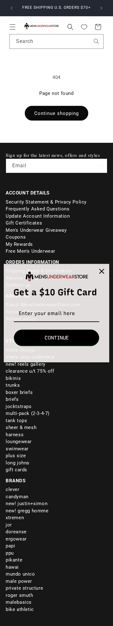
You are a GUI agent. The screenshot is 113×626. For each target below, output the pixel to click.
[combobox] (56, 41)
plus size (16, 455)
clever (12, 489)
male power (19, 581)
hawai (12, 567)
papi (10, 546)
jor (9, 525)
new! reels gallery (26, 364)
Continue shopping (56, 113)
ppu (10, 553)
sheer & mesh (21, 427)
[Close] (101, 271)
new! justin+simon (26, 503)
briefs (12, 399)
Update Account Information (38, 216)
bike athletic (20, 609)
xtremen (15, 517)
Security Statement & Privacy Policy (46, 202)
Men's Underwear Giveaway (36, 230)
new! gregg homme (27, 511)
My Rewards (19, 244)
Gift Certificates (24, 223)
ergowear (16, 539)
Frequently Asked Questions (38, 209)
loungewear (19, 441)
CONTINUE (57, 338)
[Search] (96, 41)
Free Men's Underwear (30, 251)
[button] (12, 27)
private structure (24, 588)
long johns (18, 463)
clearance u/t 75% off (30, 371)
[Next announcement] (101, 8)
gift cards (16, 470)
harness (15, 434)
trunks (13, 385)
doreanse (16, 532)
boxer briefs (19, 392)
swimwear (17, 449)
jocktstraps (19, 406)
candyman (17, 496)
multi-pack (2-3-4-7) (28, 413)
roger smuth (19, 595)
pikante (14, 560)
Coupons (16, 237)
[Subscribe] (100, 165)
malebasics (19, 602)
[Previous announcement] (12, 8)
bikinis (13, 378)
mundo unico (20, 574)
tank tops (16, 420)
